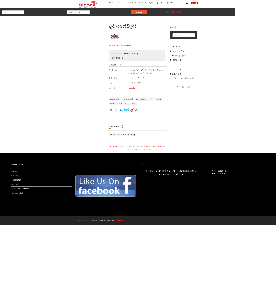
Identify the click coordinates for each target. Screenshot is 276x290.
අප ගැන (16, 184)
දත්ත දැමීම (132, 3)
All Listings (177, 46)
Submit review (115, 99)
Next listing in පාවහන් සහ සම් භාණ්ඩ (146, 148)
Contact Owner (141, 99)
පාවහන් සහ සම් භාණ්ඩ (183, 78)
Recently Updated (180, 55)
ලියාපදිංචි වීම (18, 193)
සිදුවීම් (151, 3)
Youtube (220, 173)
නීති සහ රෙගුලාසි (20, 188)
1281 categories (180, 170)
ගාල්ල (142, 73)
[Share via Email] (111, 109)
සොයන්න (142, 3)
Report (159, 99)
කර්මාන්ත (176, 73)
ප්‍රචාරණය (160, 3)
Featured (176, 59)
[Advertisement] (92, 53)
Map (133, 103)
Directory (176, 69)
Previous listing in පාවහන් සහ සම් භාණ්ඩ (130, 146)
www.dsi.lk (132, 88)
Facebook (221, 170)
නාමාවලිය (119, 3)
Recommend (128, 99)
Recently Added (179, 51)
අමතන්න (170, 3)
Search (139, 12)
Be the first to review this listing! (123, 135)
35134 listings (162, 170)
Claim (112, 103)
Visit (151, 99)
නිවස (111, 3)
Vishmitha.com (119, 220)
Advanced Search (174, 11)
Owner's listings (123, 103)
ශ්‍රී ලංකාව (150, 73)
